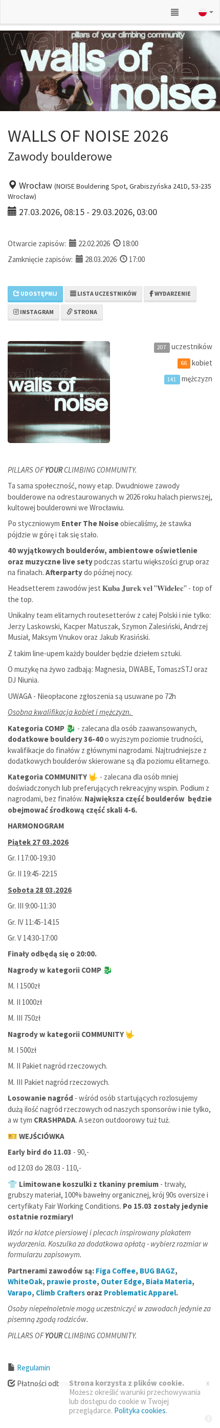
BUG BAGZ (157, 1271)
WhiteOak (25, 1281)
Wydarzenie (172, 293)
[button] (198, 12)
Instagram (36, 312)
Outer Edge (121, 1281)
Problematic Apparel (140, 1292)
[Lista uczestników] (175, 12)
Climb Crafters (60, 1292)
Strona (85, 312)
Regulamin (33, 1367)
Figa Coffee (116, 1271)
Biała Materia (169, 1281)
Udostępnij (38, 293)
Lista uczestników (106, 293)
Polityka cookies (140, 1410)
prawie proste (72, 1281)
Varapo (20, 1292)
